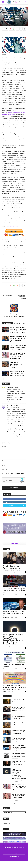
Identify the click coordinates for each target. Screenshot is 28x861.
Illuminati (13, 10)
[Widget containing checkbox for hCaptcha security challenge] (13, 480)
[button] (26, 2)
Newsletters (4, 12)
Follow (23, 502)
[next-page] (5, 379)
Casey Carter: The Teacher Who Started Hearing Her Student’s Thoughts (18, 347)
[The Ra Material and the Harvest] (6, 725)
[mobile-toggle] (2, 2)
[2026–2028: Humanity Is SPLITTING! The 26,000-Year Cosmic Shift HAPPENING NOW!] (5, 355)
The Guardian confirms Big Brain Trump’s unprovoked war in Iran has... (14, 591)
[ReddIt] (17, 29)
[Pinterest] (10, 29)
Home (2, 5)
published (6, 60)
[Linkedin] (21, 29)
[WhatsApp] (13, 29)
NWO (9, 12)
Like (24, 498)
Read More (14, 543)
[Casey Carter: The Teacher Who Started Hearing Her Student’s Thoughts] (5, 347)
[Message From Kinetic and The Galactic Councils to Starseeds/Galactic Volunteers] (6, 796)
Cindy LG (4, 648)
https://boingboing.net (12, 226)
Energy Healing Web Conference (7, 296)
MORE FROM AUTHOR (19, 323)
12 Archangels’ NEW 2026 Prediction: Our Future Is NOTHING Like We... (18, 732)
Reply (8, 401)
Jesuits (18, 10)
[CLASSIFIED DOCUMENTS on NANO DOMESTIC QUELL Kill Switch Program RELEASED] (6, 755)
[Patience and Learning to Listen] (6, 701)
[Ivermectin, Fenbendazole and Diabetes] (14, 657)
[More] (24, 29)
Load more (14, 803)
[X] (6, 29)
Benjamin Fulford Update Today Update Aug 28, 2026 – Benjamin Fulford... (14, 613)
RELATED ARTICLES (7, 323)
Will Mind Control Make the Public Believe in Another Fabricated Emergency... (12, 568)
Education (7, 5)
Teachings (13, 12)
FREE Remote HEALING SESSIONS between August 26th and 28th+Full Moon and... (14, 687)
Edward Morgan (6, 23)
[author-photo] (14, 311)
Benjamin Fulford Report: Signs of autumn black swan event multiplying (17, 373)
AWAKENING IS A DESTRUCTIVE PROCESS (22, 297)
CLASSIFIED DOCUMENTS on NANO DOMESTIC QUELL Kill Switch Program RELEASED (19, 755)
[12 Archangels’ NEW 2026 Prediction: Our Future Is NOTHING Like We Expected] (5, 338)
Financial (8, 10)
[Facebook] (3, 29)
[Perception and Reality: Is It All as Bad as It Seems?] (6, 740)
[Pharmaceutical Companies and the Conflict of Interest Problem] (5, 364)
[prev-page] (3, 379)
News (22, 10)
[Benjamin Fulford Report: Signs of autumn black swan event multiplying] (5, 373)
